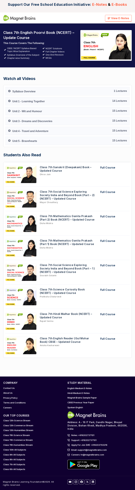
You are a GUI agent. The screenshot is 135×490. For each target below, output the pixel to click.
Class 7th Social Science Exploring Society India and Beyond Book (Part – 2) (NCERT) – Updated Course (67, 195)
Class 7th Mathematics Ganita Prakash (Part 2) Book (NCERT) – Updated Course (67, 217)
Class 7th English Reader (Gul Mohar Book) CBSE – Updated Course (64, 340)
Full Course (107, 167)
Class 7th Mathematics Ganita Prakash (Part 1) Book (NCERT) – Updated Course (67, 242)
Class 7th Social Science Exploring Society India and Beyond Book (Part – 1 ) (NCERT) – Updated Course (67, 268)
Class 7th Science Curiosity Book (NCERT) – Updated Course (62, 291)
